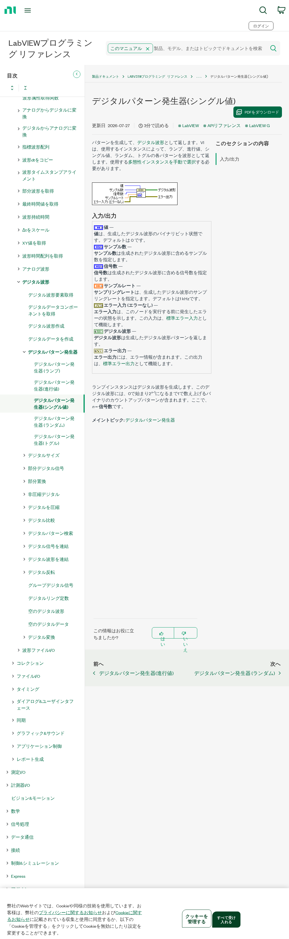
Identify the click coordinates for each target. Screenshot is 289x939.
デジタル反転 (41, 572)
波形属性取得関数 (41, 98)
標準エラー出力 (119, 363)
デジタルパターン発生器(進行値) (54, 385)
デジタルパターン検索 (50, 533)
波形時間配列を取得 (42, 256)
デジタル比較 (41, 520)
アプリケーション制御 (39, 746)
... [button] (199, 76)
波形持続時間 (35, 217)
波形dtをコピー (37, 160)
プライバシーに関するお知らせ (70, 912)
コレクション (30, 663)
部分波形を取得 (38, 191)
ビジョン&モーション (33, 798)
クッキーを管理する (196, 918)
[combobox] (186, 48)
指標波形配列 (35, 147)
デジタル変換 (41, 637)
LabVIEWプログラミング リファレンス (157, 76)
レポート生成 (30, 759)
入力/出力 (229, 159)
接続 (15, 850)
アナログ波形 (35, 269)
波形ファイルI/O (38, 650)
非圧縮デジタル (44, 494)
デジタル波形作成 (46, 326)
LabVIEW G (259, 125)
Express (18, 876)
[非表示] (76, 74)
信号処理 (20, 824)
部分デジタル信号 (46, 468)
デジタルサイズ (44, 455)
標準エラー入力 (182, 318)
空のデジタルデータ (48, 624)
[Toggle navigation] (38, 10)
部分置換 (37, 481)
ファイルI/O (28, 676)
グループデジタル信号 (50, 585)
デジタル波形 (35, 282)
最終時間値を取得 (40, 204)
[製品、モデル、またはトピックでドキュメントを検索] (273, 48)
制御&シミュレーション (35, 863)
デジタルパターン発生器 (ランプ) (54, 367)
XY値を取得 (34, 243)
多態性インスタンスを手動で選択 (162, 162)
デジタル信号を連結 (48, 546)
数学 (15, 811)
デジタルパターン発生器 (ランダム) (54, 421)
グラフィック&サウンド (41, 733)
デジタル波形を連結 (48, 559)
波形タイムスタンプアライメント (49, 175)
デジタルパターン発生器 (53, 352)
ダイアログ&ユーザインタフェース (45, 704)
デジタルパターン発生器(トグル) (54, 439)
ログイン (261, 26)
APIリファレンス (224, 125)
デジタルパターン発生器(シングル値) (54, 403)
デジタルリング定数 (48, 598)
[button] (147, 49)
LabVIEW (190, 125)
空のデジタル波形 (46, 611)
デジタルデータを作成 (50, 339)
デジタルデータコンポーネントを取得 (53, 310)
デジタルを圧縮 (44, 507)
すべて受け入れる (226, 919)
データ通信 (22, 837)
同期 (21, 720)
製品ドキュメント (105, 76)
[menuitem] (263, 11)
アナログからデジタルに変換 (49, 113)
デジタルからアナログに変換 (49, 131)
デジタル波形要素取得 (50, 295)
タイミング (28, 689)
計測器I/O (20, 785)
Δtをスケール (35, 230)
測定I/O (18, 772)
